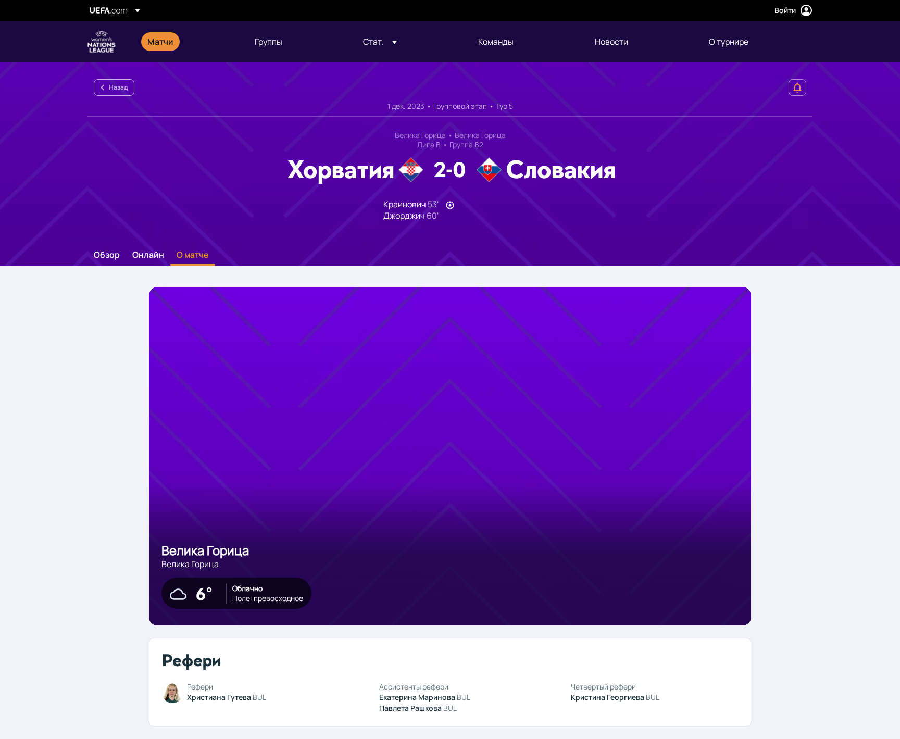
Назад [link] (118, 87)
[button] (380, 42)
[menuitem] (188, 42)
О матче (193, 255)
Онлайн (148, 255)
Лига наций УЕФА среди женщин (102, 42)
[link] (160, 42)
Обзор (107, 255)
